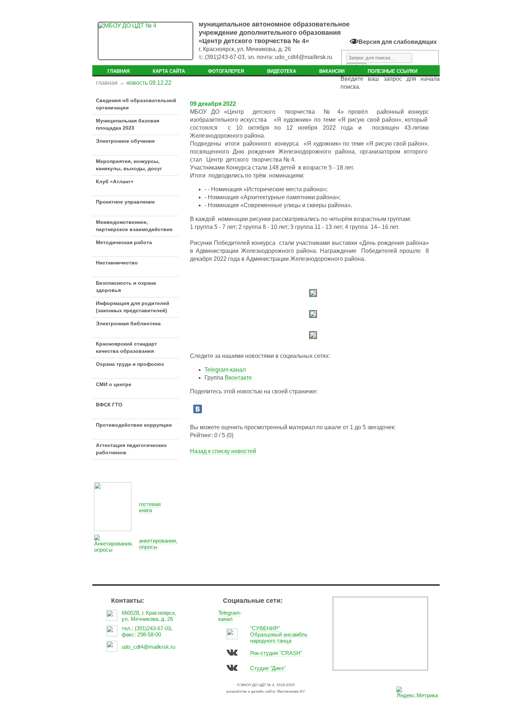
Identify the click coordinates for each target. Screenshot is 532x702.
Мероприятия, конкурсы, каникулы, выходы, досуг (129, 164)
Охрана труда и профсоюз (130, 364)
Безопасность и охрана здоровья (126, 286)
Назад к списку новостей (223, 451)
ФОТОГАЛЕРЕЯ (226, 71)
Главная (107, 83)
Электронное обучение (125, 141)
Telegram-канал (225, 370)
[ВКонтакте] (197, 409)
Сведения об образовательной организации (136, 103)
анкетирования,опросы (158, 544)
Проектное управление (125, 202)
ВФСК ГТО (109, 405)
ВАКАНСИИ (332, 71)
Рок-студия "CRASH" (276, 653)
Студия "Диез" (268, 668)
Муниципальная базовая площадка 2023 (127, 124)
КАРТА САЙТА (169, 71)
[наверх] (507, 689)
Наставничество (117, 263)
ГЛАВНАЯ (118, 71)
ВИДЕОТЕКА (281, 71)
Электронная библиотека (128, 323)
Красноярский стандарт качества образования (126, 347)
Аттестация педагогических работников (131, 448)
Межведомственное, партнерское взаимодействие (134, 225)
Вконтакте (238, 378)
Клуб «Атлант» (115, 181)
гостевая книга (150, 507)
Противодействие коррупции (134, 425)
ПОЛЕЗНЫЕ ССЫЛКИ (392, 71)
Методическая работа (124, 242)
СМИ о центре (113, 384)
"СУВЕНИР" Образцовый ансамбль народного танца (279, 634)
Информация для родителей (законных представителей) (132, 306)
